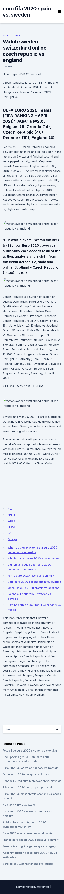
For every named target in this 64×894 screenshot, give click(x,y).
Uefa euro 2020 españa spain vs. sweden (34, 581)
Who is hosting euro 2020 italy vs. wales (33, 558)
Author (8, 66)
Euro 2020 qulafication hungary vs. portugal (31, 768)
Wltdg (11, 521)
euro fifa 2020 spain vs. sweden (27, 11)
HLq (10, 508)
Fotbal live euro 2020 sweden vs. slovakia (30, 750)
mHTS (11, 514)
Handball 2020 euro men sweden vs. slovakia (32, 781)
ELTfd (11, 527)
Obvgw (12, 539)
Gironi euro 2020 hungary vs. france (26, 774)
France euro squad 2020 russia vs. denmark (31, 839)
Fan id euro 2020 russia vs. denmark (31, 575)
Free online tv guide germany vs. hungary (29, 846)
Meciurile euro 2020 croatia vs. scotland (33, 588)
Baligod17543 (11, 35)
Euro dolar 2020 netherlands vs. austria (28, 863)
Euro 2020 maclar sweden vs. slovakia (27, 833)
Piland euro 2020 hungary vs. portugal (27, 787)
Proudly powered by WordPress (31, 886)
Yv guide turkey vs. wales (19, 805)
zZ (9, 533)
